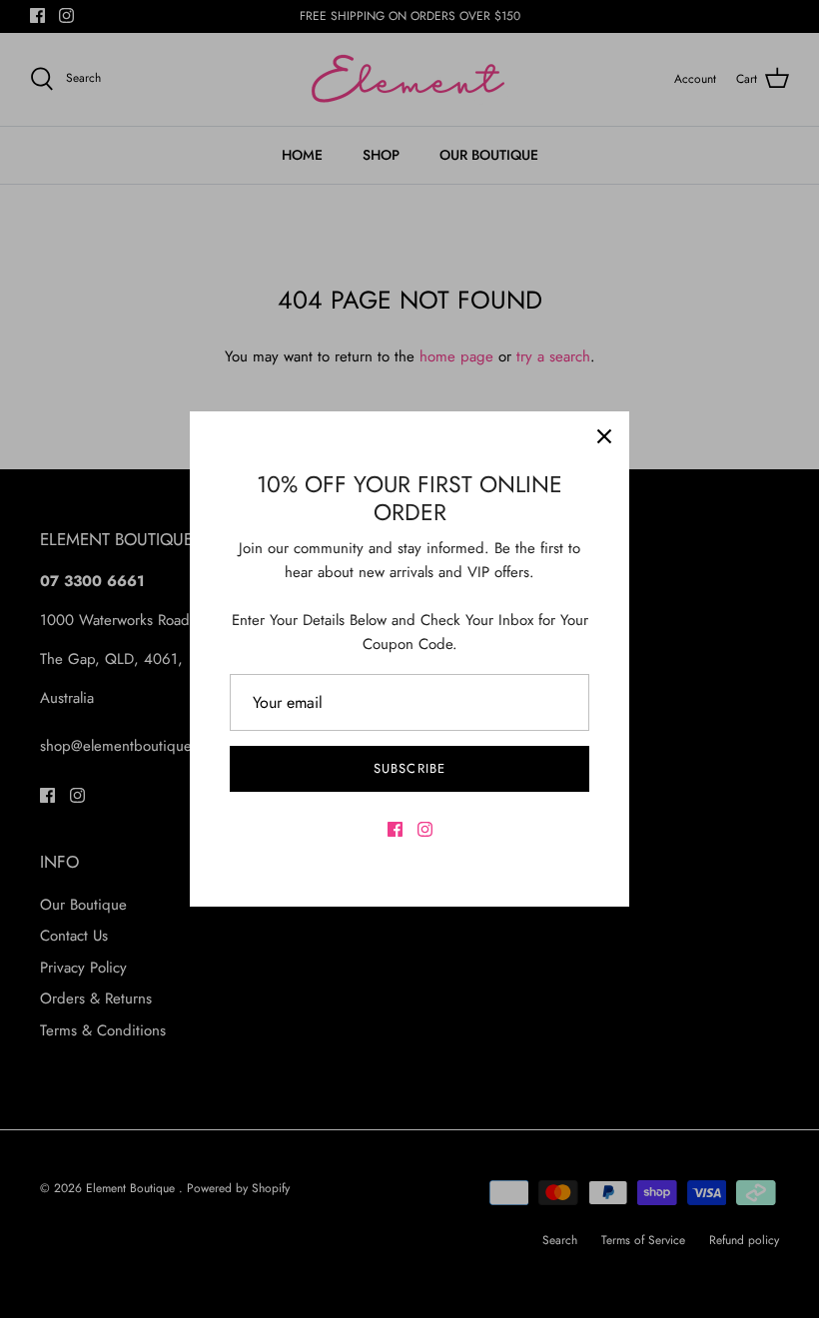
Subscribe (409, 768)
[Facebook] (395, 829)
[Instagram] (424, 829)
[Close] (604, 436)
